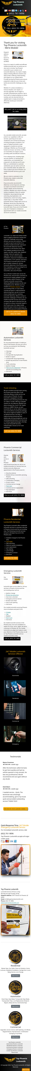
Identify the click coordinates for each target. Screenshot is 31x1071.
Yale (7, 614)
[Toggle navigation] (3, 8)
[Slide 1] (11, 35)
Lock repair (9, 541)
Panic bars (9, 486)
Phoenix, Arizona (15, 287)
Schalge (8, 612)
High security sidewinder (13, 368)
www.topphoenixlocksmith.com (10, 903)
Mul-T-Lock (9, 618)
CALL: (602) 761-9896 (15, 28)
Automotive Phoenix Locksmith (15, 1044)
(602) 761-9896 (16, 13)
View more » (15, 976)
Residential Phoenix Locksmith (14, 1045)
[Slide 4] (19, 35)
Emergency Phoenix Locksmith (15, 1049)
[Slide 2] (14, 35)
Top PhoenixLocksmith (18, 3)
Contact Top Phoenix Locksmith (14, 1050)
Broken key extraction (12, 595)
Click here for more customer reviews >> (15, 809)
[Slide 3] (17, 35)
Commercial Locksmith (15, 19)
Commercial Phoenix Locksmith (14, 1047)
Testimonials (14, 1052)
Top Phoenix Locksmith (15, 1042)
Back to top (26, 1069)
